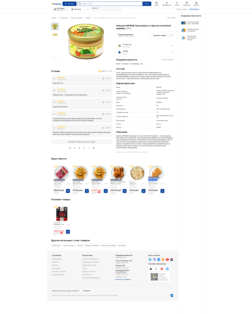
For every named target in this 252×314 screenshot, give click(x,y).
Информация (57, 259)
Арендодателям (58, 274)
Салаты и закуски (77, 18)
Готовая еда (63, 18)
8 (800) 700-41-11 (122, 274)
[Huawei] (161, 268)
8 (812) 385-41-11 (122, 263)
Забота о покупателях (90, 259)
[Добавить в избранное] (171, 35)
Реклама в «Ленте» (59, 271)
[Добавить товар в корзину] (68, 191)
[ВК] (158, 259)
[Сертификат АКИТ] (171, 295)
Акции (84, 268)
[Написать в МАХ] (154, 259)
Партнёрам (56, 268)
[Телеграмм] (150, 259)
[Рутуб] (171, 259)
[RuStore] (167, 268)
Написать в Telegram (123, 279)
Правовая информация (91, 278)
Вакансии (55, 262)
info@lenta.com (121, 277)
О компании (56, 255)
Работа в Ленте (182, 9)
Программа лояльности (91, 262)
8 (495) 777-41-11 (122, 267)
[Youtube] (167, 259)
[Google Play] (156, 268)
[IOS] (150, 268)
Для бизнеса (194, 9)
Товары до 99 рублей (92, 245)
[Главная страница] (56, 3)
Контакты (55, 265)
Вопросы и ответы (89, 271)
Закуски (88, 18)
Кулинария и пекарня (109, 245)
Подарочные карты (89, 265)
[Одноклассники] (163, 259)
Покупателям (87, 255)
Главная (53, 18)
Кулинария (121, 245)
